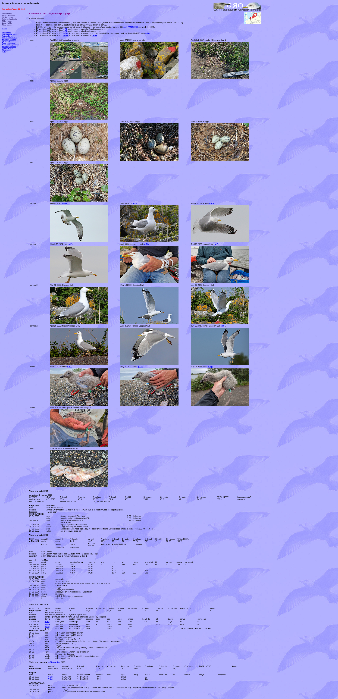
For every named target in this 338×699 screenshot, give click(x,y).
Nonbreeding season (10, 45)
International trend (9, 34)
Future (4, 52)
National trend (8, 36)
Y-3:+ (50, 679)
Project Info (6, 32)
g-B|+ (147, 33)
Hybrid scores (7, 48)
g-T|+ (47, 626)
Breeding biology (9, 39)
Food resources (8, 43)
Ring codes (6, 50)
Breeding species (9, 47)
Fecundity (6, 41)
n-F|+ (47, 621)
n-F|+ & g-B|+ (54, 662)
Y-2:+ (50, 677)
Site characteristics (9, 38)
